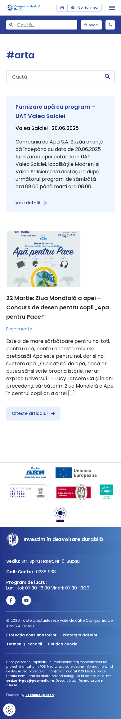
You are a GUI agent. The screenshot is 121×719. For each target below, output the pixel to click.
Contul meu (88, 7)
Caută (107, 77)
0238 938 (110, 25)
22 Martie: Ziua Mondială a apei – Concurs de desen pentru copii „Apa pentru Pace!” (57, 307)
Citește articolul (30, 413)
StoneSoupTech (39, 695)
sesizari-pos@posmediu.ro (30, 680)
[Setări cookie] (9, 709)
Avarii (94, 24)
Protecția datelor (80, 635)
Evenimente (19, 329)
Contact (62, 8)
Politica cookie (62, 644)
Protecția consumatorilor (31, 635)
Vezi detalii (28, 203)
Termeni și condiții (24, 644)
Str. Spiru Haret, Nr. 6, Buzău (50, 561)
